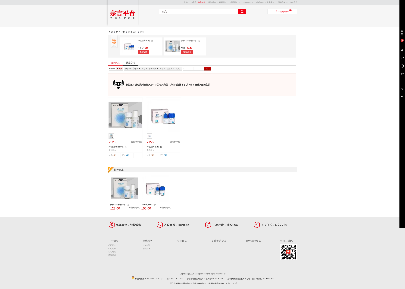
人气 (178, 69)
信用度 (169, 69)
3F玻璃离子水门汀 (145, 41)
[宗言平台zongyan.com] (123, 26)
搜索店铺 (130, 62)
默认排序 (129, 69)
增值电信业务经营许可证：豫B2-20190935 (207, 279)
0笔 (127, 155)
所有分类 (120, 32)
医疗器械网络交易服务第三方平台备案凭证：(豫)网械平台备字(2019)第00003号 (203, 283)
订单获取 (146, 245)
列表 (113, 69)
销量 (136, 69)
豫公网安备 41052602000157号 (150, 279)
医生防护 (132, 32)
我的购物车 (284, 12)
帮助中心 (260, 2)
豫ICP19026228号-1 (176, 279)
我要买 (222, 2)
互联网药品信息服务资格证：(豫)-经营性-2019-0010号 (251, 279)
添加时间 (152, 69)
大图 (120, 69)
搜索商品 (115, 62)
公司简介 (112, 245)
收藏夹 (270, 2)
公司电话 (112, 252)
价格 (143, 69)
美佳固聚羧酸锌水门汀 (190, 41)
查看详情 (143, 52)
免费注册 (202, 2)
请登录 (194, 2)
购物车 (402, 33)
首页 (111, 32)
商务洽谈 (112, 255)
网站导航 (282, 2)
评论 (161, 69)
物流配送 (146, 248)
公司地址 (112, 248)
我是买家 (234, 2)
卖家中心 (247, 2)
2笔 (165, 155)
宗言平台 (112, 150)
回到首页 (212, 2)
